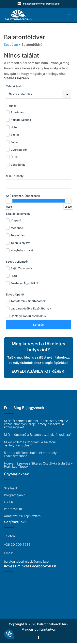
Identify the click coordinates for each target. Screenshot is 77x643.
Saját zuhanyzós (22, 268)
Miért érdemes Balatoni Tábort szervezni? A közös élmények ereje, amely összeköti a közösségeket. (36, 424)
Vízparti (16, 220)
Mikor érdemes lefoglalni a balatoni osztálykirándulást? (30, 443)
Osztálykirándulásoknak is (28, 316)
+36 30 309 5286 (17, 544)
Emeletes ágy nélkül (24, 283)
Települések (14, 86)
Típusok (11, 105)
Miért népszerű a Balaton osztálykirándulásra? (38, 435)
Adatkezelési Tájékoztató (22, 516)
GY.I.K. (9, 502)
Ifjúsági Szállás (21, 119)
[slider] (9, 201)
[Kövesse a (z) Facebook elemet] (38, 637)
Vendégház (18, 164)
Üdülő (14, 157)
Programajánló (14, 495)
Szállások (11, 488)
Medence (17, 228)
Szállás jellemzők (18, 213)
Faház (15, 142)
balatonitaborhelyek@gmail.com (27, 561)
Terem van (17, 235)
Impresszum (13, 509)
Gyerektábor (19, 149)
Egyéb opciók (15, 294)
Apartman (17, 112)
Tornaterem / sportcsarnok (28, 301)
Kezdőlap (11, 44)
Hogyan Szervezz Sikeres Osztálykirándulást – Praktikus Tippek (38, 464)
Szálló (15, 134)
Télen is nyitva (20, 242)
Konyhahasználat (22, 250)
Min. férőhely (14, 175)
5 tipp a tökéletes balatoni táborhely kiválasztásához (30, 454)
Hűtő (14, 275)
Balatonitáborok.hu (51, 624)
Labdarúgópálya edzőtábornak (31, 308)
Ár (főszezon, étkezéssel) (23, 195)
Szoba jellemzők (17, 261)
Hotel (14, 127)
